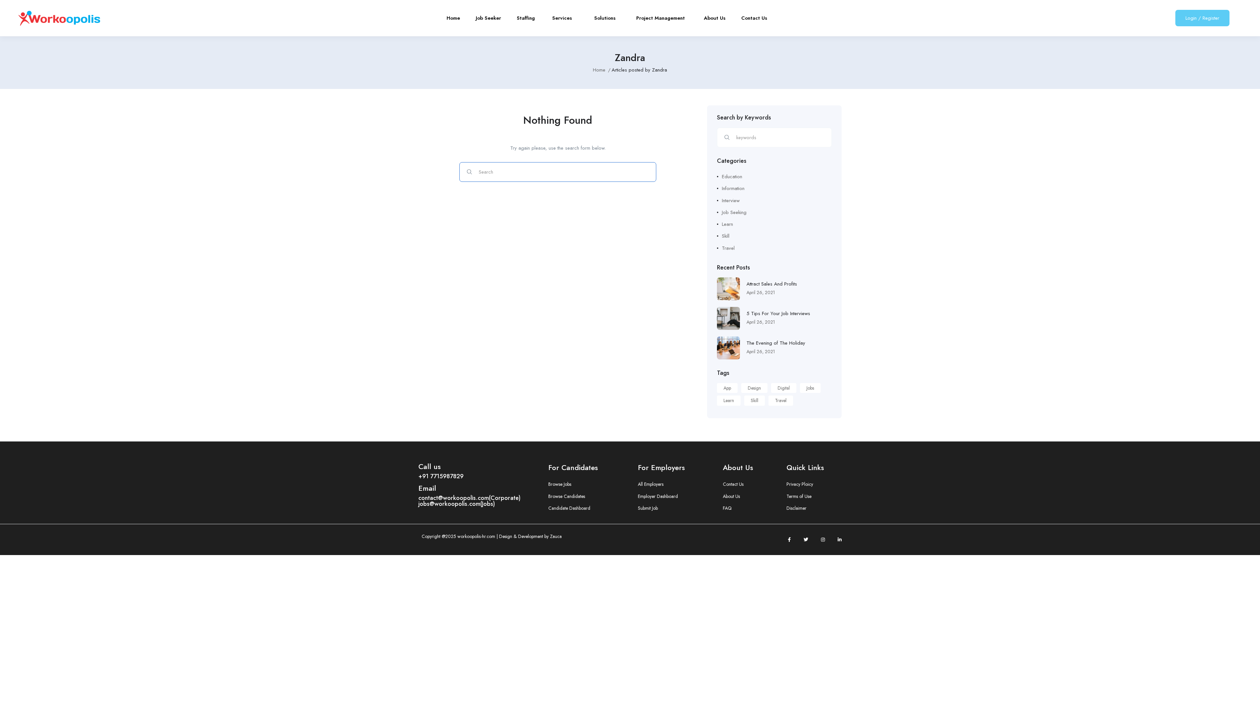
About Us (714, 18)
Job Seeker (488, 18)
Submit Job (648, 508)
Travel (728, 248)
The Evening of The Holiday (775, 343)
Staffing (526, 18)
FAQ (727, 508)
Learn (727, 224)
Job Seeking (734, 212)
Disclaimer (797, 508)
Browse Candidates (566, 496)
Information (733, 188)
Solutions (607, 18)
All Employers (650, 484)
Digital (784, 388)
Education (732, 176)
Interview (731, 200)
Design (754, 388)
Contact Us (754, 18)
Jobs (810, 388)
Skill (725, 236)
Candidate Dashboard (569, 508)
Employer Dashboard (658, 496)
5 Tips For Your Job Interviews (778, 313)
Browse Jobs (559, 484)
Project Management (662, 18)
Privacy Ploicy (800, 484)
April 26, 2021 (760, 292)
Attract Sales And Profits (771, 284)
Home (453, 18)
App (727, 388)
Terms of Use (799, 496)
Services (565, 18)
